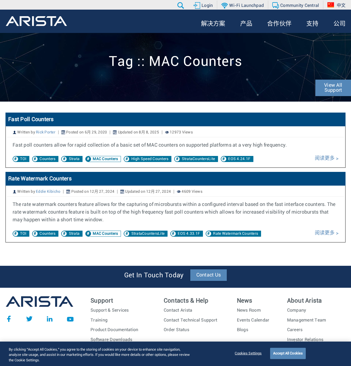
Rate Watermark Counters (40, 178)
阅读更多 (325, 158)
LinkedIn (49, 318)
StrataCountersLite (198, 159)
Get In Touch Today (154, 275)
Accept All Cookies (288, 353)
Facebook (8, 318)
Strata (74, 159)
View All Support (333, 88)
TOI (23, 159)
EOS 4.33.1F (189, 234)
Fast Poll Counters (31, 119)
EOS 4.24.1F (239, 159)
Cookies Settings (248, 353)
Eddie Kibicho (48, 192)
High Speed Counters (150, 159)
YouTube (70, 318)
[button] (181, 5)
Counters (47, 159)
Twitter (29, 318)
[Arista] (36, 21)
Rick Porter (45, 132)
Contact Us (208, 275)
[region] (175, 354)
